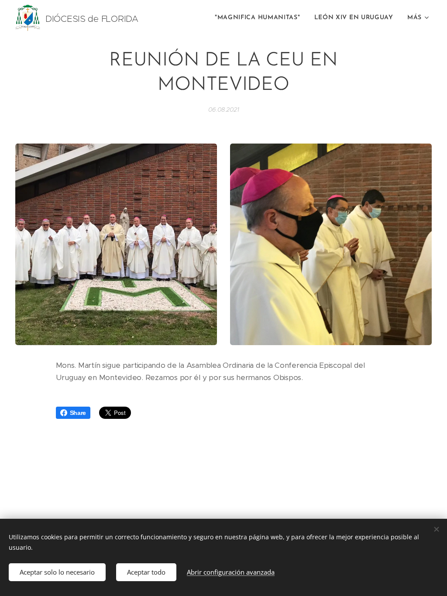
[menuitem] (260, 18)
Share (78, 412)
